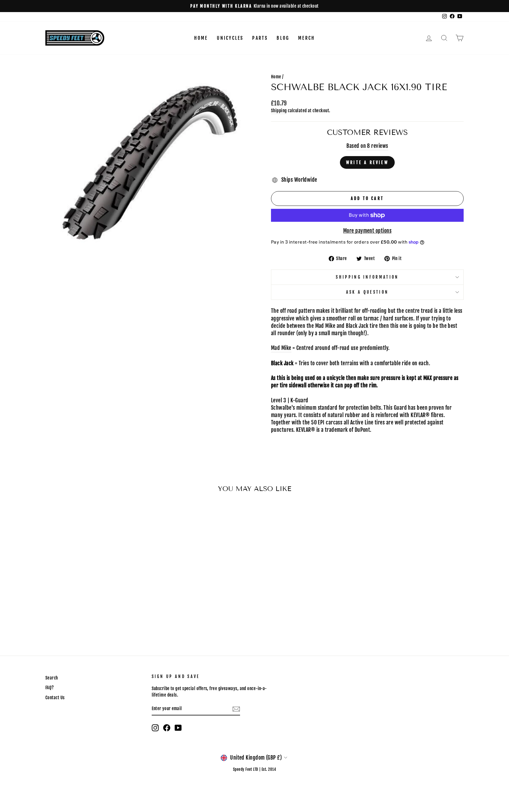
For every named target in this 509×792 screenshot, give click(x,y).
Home (201, 38)
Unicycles (230, 38)
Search (51, 678)
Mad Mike (281, 348)
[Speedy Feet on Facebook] (166, 727)
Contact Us (55, 697)
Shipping (279, 110)
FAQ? (49, 687)
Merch (306, 38)
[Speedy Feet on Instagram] (155, 727)
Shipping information (367, 277)
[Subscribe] (236, 708)
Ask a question (367, 292)
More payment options (367, 230)
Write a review (367, 162)
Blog (283, 38)
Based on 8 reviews (367, 146)
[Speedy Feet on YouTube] (178, 727)
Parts (260, 38)
